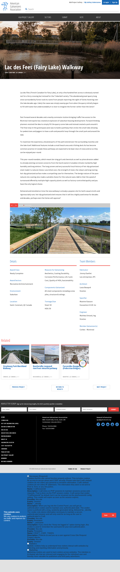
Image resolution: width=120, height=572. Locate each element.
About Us (4, 439)
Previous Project (18, 387)
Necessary (38, 476)
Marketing (33, 550)
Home (3, 417)
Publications (5, 452)
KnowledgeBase (6, 436)
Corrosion (4, 420)
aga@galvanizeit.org (104, 420)
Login (107, 2)
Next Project (101, 387)
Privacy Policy (85, 469)
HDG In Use (4, 430)
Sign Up (114, 2)
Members (4, 458)
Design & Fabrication (8, 427)
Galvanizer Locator (7, 442)
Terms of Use (72, 469)
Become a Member (6, 461)
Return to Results (60, 388)
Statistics (33, 544)
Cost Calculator (6, 446)
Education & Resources (8, 433)
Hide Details (99, 516)
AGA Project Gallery (75, 2)
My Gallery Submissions (92, 2)
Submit (113, 409)
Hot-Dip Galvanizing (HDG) (9, 423)
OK (113, 515)
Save (105, 515)
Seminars (4, 449)
